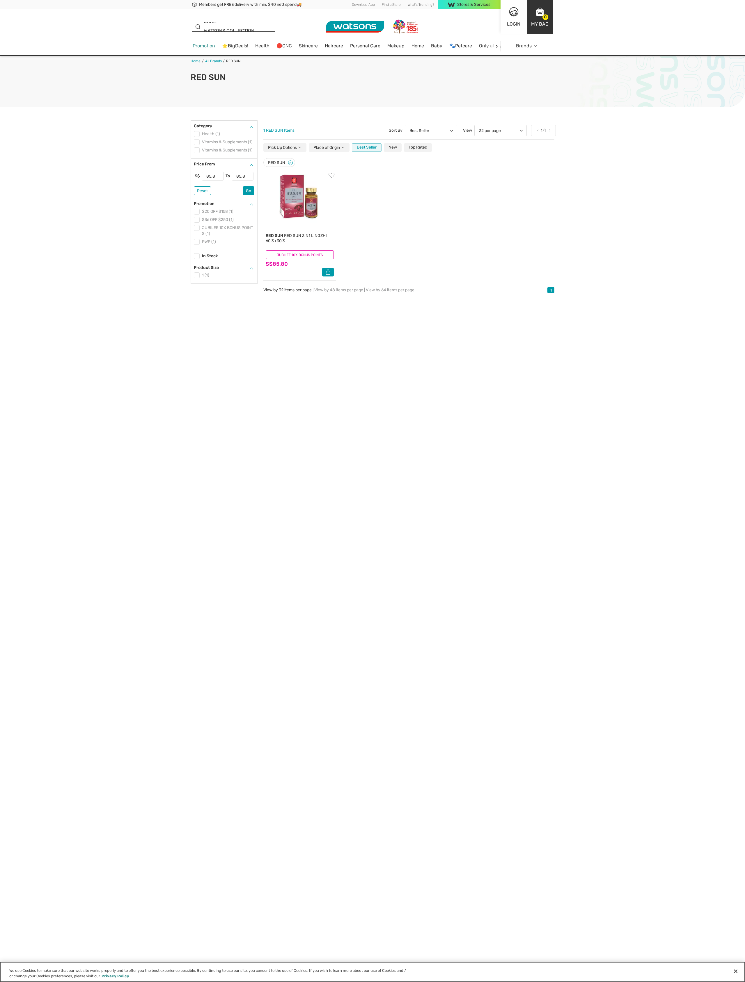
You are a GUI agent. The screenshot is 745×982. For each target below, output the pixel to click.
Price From (204, 164)
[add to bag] (328, 272)
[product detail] (300, 202)
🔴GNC (284, 46)
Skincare (308, 46)
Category (203, 126)
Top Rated (418, 147)
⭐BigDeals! (235, 46)
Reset (202, 190)
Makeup (396, 46)
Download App (363, 5)
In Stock (210, 255)
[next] (496, 46)
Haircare (334, 46)
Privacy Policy (115, 976)
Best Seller (367, 147)
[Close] (290, 163)
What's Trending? (421, 5)
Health (262, 46)
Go (248, 190)
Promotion (204, 46)
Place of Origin (327, 147)
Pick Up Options (283, 147)
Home (417, 46)
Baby (436, 46)
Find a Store (391, 5)
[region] (372, 972)
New (393, 147)
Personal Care (365, 46)
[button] (540, 17)
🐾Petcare (460, 46)
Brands (524, 46)
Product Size (206, 267)
